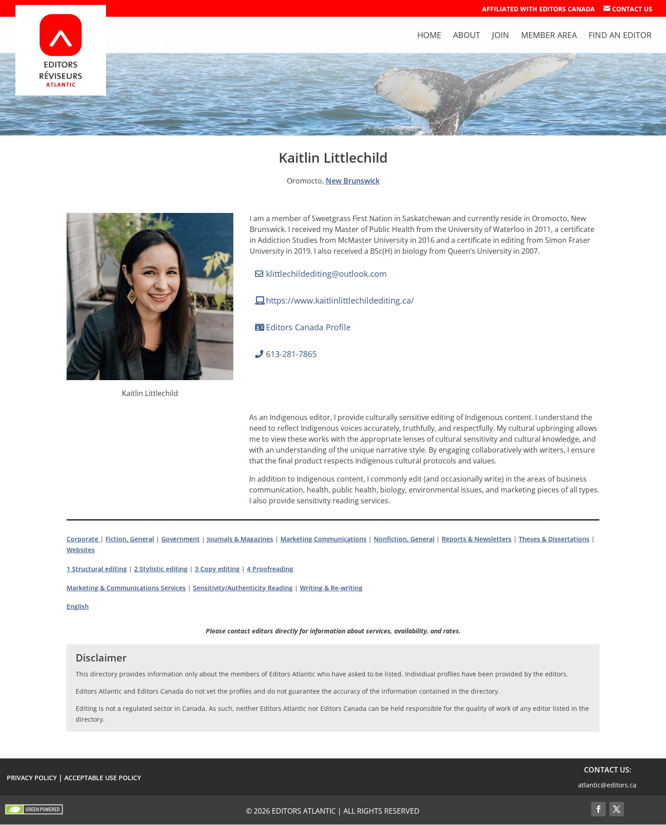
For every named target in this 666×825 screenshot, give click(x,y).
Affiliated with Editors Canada (538, 9)
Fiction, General (130, 539)
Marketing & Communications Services (126, 588)
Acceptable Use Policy (102, 777)
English (78, 606)
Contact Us (627, 9)
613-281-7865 (291, 353)
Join (500, 36)
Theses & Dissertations (554, 539)
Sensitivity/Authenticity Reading (243, 588)
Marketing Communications (323, 539)
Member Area (549, 36)
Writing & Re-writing (331, 588)
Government (180, 539)
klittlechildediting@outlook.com (326, 273)
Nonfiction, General (404, 539)
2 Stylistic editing (161, 568)
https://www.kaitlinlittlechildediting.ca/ (340, 300)
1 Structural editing (97, 568)
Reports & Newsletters (477, 539)
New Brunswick (353, 181)
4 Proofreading (270, 568)
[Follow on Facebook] (598, 809)
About (466, 36)
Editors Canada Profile (308, 327)
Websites (81, 549)
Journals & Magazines (240, 539)
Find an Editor (620, 36)
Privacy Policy (32, 777)
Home (429, 36)
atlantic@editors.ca (607, 785)
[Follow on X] (616, 809)
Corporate (83, 539)
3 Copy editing (217, 568)
